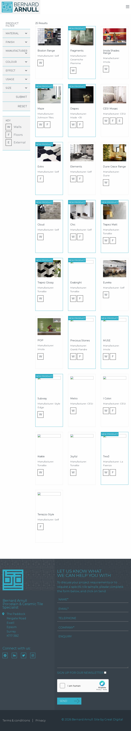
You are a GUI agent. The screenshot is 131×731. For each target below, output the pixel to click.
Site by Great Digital (108, 719)
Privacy (40, 720)
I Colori (107, 398)
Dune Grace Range (114, 166)
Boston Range (46, 50)
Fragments (76, 50)
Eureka (107, 282)
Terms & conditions (16, 720)
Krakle (41, 456)
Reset (22, 106)
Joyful (73, 456)
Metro (74, 398)
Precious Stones (80, 340)
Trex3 (106, 456)
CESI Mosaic (110, 108)
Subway (42, 398)
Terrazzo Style (46, 514)
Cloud (41, 224)
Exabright (76, 282)
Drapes (74, 108)
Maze (41, 108)
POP (40, 340)
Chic (72, 224)
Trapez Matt (110, 224)
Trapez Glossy (46, 282)
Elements (76, 166)
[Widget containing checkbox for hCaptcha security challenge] (83, 685)
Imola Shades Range (111, 52)
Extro (41, 166)
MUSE (107, 340)
